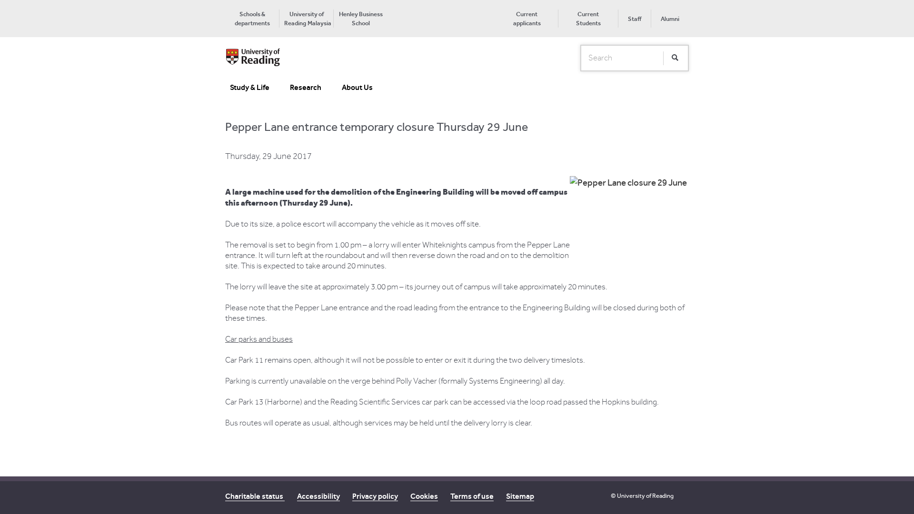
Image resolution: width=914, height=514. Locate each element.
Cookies (424, 496)
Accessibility (318, 496)
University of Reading (645, 495)
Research (305, 87)
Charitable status (255, 496)
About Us (357, 87)
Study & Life (249, 87)
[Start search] (675, 58)
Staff (634, 18)
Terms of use (472, 496)
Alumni (670, 18)
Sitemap (520, 496)
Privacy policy (375, 496)
